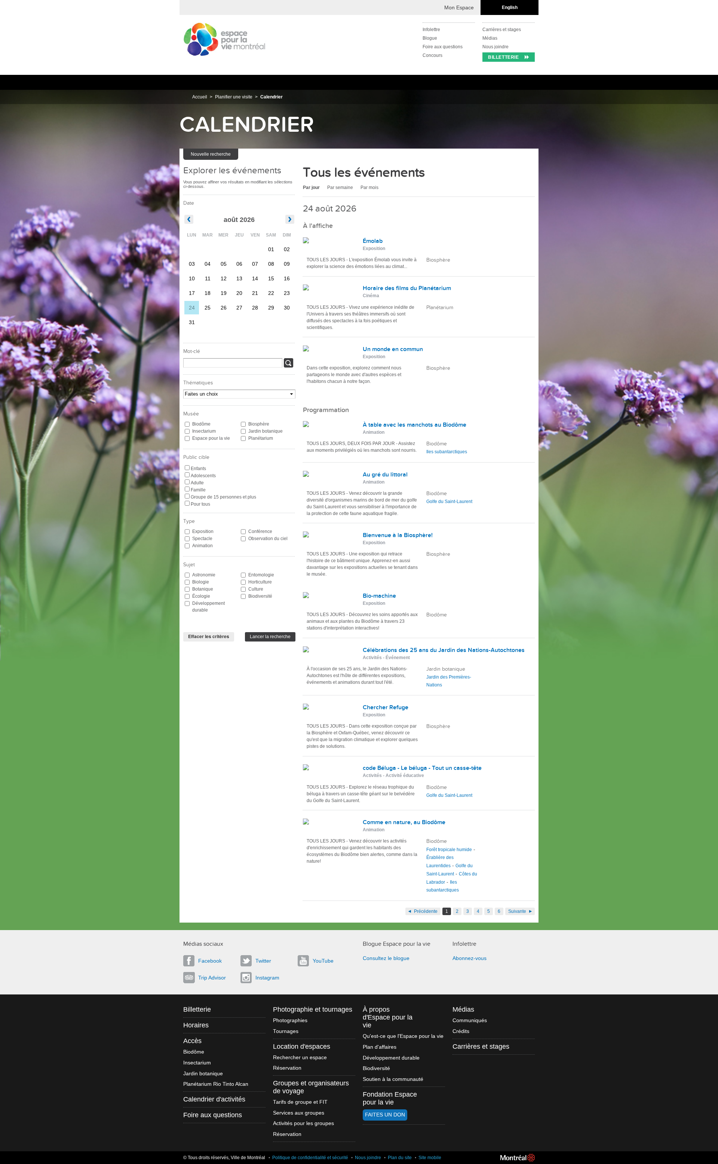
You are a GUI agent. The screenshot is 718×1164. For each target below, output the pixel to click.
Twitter (263, 961)
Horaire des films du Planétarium (407, 288)
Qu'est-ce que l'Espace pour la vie (403, 1036)
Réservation (287, 1068)
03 (192, 264)
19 (224, 293)
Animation (202, 545)
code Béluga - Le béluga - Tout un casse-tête (422, 768)
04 (208, 264)
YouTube (323, 961)
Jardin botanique (265, 431)
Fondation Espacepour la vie (390, 1098)
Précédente (426, 911)
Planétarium (260, 438)
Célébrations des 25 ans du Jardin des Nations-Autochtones (444, 650)
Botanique (202, 589)
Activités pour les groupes (303, 1123)
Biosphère (258, 424)
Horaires (196, 1025)
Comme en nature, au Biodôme (404, 822)
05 (224, 264)
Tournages (285, 1031)
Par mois (369, 187)
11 (208, 278)
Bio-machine (379, 596)
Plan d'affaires (379, 1047)
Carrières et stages (501, 29)
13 (239, 278)
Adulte (197, 482)
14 (255, 278)
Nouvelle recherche (211, 154)
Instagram (267, 978)
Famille (198, 490)
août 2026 (239, 219)
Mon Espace (459, 7)
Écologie (201, 596)
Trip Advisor (212, 978)
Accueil (199, 97)
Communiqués (469, 1020)
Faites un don (385, 1115)
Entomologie (261, 575)
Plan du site (400, 1157)
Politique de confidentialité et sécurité (310, 1157)
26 (224, 308)
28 (255, 308)
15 (271, 278)
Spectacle (202, 538)
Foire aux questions (443, 46)
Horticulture (260, 582)
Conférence (260, 531)
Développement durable (208, 607)
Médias (489, 38)
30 (287, 308)
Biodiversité (260, 596)
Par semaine (340, 187)
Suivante (517, 911)
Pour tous (200, 504)
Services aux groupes (298, 1113)
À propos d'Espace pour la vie (387, 1017)
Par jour (311, 187)
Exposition (203, 531)
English (510, 7)
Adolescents (203, 475)
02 (287, 249)
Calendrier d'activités (214, 1099)
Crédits (460, 1031)
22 (271, 293)
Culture (255, 589)
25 (208, 308)
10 (192, 278)
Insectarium (204, 431)
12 (224, 278)
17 (192, 293)
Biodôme (201, 424)
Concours (432, 55)
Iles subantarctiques (446, 451)
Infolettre (431, 29)
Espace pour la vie (211, 438)
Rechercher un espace (300, 1057)
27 (239, 308)
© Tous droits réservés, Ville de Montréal (224, 1157)
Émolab (373, 241)
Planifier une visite (233, 97)
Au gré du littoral (385, 474)
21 (255, 293)
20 (239, 293)
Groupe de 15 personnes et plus (223, 497)
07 (255, 264)
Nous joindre (495, 46)
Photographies (290, 1020)
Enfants (198, 468)
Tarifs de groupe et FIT (300, 1102)
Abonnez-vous (469, 958)
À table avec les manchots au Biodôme (414, 425)
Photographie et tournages (312, 1009)
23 (287, 293)
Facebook (210, 961)
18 (208, 293)
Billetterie (503, 57)
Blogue (430, 38)
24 (192, 308)
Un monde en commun (393, 349)
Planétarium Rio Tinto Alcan (215, 1084)
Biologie (200, 582)
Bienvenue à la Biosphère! (398, 535)
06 (239, 264)
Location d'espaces (301, 1046)
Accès (192, 1041)
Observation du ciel (268, 538)
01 (271, 249)
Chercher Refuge (385, 707)
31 (192, 322)
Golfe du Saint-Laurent (449, 501)
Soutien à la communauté (393, 1079)
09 (287, 264)
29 (271, 308)
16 (287, 278)
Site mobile (429, 1157)
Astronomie (203, 575)
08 (271, 264)
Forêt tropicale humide (449, 849)
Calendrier (271, 97)
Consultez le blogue (386, 958)
